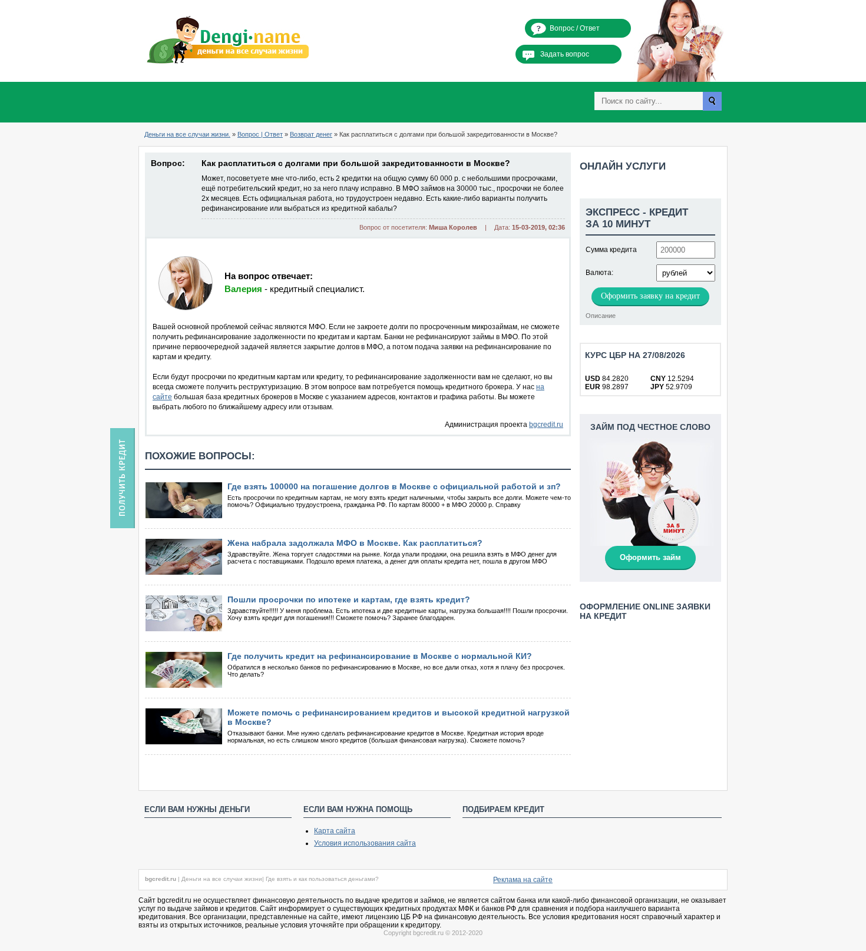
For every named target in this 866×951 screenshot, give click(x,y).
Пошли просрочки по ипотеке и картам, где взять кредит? (348, 599)
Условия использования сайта (365, 843)
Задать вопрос (564, 54)
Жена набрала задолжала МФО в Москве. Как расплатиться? (354, 543)
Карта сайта (334, 831)
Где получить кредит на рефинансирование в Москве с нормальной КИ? (379, 656)
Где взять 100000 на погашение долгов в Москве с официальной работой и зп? (394, 486)
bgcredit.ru (546, 424)
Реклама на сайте (523, 880)
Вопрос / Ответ (575, 28)
